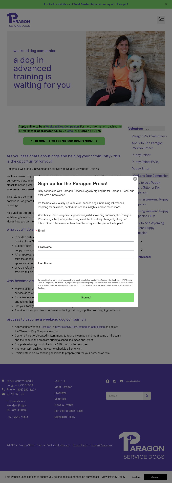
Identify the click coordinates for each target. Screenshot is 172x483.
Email (41, 230)
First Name (45, 247)
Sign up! (86, 297)
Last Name (45, 263)
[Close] (135, 179)
